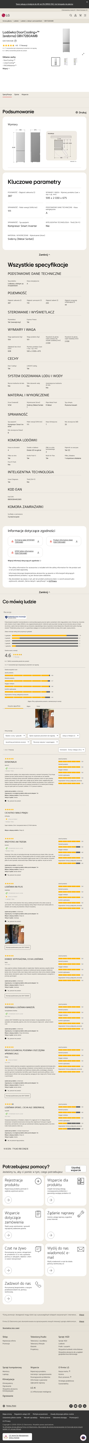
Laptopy (5, 1374)
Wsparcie (34, 1367)
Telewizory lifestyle (37, 1344)
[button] (71, 15)
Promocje (6, 1344)
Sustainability (63, 1384)
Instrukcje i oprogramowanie (40, 1374)
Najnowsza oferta (9, 1341)
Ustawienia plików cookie (12, 1418)
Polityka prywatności (40, 1414)
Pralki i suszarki (64, 1346)
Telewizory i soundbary (38, 1341)
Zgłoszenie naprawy (37, 1383)
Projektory (34, 1349)
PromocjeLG (74, 1418)
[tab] (7, 94)
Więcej (5, 69)
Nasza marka (63, 1371)
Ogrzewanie (7, 1386)
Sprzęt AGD (63, 1341)
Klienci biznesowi (81, 10)
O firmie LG (64, 1367)
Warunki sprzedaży (30, 1418)
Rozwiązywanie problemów (40, 1377)
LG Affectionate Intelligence (40, 1392)
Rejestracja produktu (38, 1371)
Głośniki (33, 1346)
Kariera (61, 1374)
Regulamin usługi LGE (22, 1414)
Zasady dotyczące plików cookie (62, 1414)
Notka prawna (45, 1418)
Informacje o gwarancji (38, 1380)
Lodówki (16, 21)
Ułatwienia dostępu (60, 1418)
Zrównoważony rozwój (68, 10)
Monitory (6, 1371)
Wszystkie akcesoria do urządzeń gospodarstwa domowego (71, 1353)
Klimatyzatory (8, 1383)
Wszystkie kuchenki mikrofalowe (70, 1349)
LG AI (33, 1387)
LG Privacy (53, 581)
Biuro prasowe (64, 1377)
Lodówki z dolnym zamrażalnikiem (31, 21)
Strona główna (7, 21)
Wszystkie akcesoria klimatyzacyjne (10, 1390)
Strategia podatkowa (66, 1381)
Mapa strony (7, 1414)
